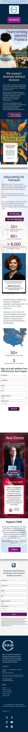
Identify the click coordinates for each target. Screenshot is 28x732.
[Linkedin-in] (7, 726)
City (2, 390)
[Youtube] (12, 722)
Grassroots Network (13, 312)
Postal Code (4, 401)
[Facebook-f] (12, 717)
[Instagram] (7, 722)
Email (2, 385)
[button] (14, 26)
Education (12, 306)
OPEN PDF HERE (10, 158)
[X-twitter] (7, 717)
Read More (14, 473)
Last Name (4, 380)
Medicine (7, 308)
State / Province (5, 395)
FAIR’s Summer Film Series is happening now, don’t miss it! (14, 1)
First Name (4, 375)
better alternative (10, 155)
